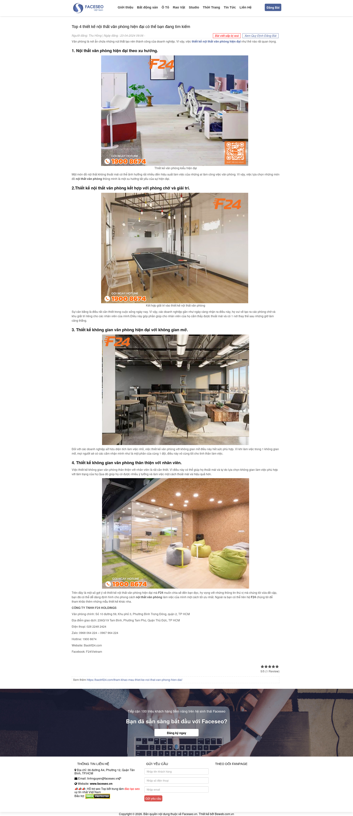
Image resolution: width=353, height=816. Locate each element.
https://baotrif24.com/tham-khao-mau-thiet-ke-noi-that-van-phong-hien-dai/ (134, 680)
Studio (194, 7)
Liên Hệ (246, 7)
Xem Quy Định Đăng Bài (261, 36)
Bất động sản (147, 7)
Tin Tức (230, 7)
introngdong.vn (84, 802)
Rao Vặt (179, 7)
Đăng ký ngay (176, 733)
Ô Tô (165, 7)
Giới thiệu (125, 7)
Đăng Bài (273, 7)
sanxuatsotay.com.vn (88, 807)
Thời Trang (211, 7)
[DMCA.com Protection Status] (97, 796)
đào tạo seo (132, 789)
